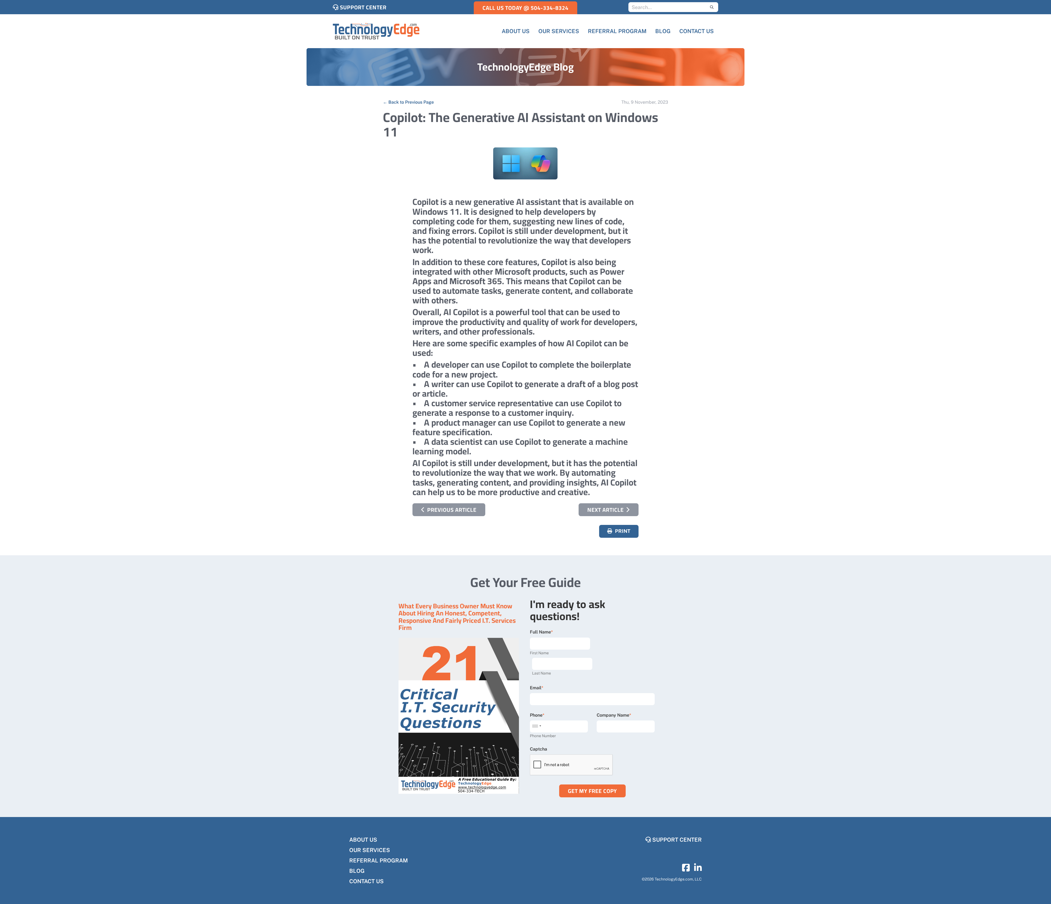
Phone (536, 715)
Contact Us (366, 881)
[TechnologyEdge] (376, 31)
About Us (363, 839)
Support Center (362, 7)
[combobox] (536, 726)
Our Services (369, 850)
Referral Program (378, 860)
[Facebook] (686, 869)
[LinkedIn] (698, 869)
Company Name (613, 715)
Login (4, 900)
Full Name (540, 632)
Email (535, 687)
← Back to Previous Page (408, 102)
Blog (357, 871)
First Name (539, 653)
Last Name (541, 673)
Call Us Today (525, 8)
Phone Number (543, 736)
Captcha (538, 749)
